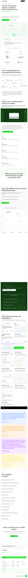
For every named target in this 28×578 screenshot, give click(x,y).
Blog (17, 564)
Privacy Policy (23, 564)
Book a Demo (18, 565)
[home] (4, 1)
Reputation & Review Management (6, 565)
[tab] (4, 232)
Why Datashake (13, 565)
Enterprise (13, 564)
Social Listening (4, 564)
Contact (18, 566)
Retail (3, 567)
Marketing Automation (4, 566)
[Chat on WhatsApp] (26, 576)
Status (12, 566)
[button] (26, 1)
